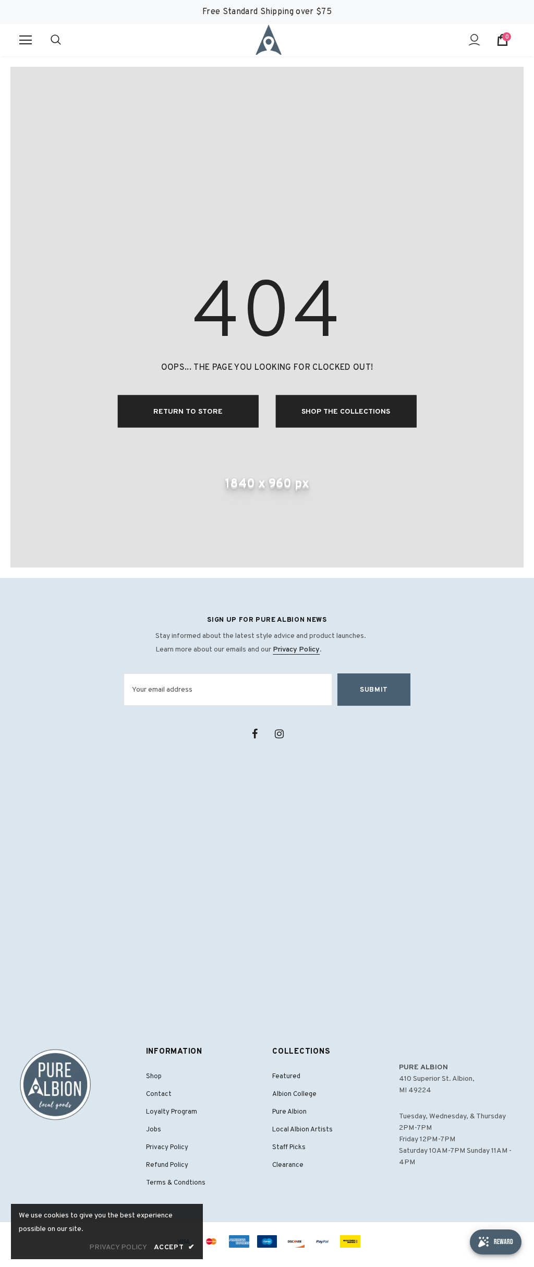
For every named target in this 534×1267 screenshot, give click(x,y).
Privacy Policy (296, 649)
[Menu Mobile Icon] (25, 40)
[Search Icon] (66, 40)
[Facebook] (254, 734)
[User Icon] (474, 39)
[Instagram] (279, 734)
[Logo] (269, 40)
